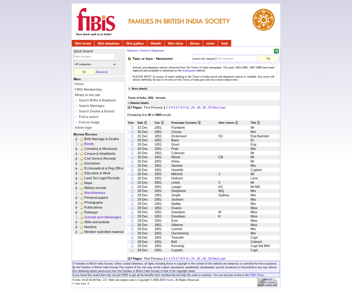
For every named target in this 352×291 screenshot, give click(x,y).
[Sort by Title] (259, 122)
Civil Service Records (100, 158)
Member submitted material (103, 232)
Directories (92, 163)
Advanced (102, 71)
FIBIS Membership (88, 89)
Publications (93, 207)
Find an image (89, 122)
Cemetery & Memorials (100, 148)
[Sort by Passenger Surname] (199, 122)
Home (79, 84)
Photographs (93, 202)
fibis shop (175, 43)
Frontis (170, 279)
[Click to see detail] (132, 127)
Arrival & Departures (152, 50)
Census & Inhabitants (99, 153)
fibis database (108, 43)
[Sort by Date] (145, 122)
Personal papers (96, 197)
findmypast (189, 70)
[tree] (99, 185)
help (224, 43)
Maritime (90, 227)
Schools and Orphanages (102, 217)
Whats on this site (87, 95)
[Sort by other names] (237, 122)
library (195, 43)
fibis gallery (135, 43)
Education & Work (97, 173)
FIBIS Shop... (258, 275)
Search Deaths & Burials (96, 111)
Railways (91, 212)
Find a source (88, 117)
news (210, 43)
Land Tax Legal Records (102, 178)
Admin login (83, 127)
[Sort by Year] (162, 122)
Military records (95, 188)
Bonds (89, 144)
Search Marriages (91, 106)
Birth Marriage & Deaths (101, 139)
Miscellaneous (94, 192)
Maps (88, 183)
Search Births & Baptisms (97, 100)
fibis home (83, 43)
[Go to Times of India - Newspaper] (130, 58)
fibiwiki (156, 43)
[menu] (99, 106)
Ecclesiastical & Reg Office (103, 168)
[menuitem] (99, 84)
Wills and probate (97, 222)
